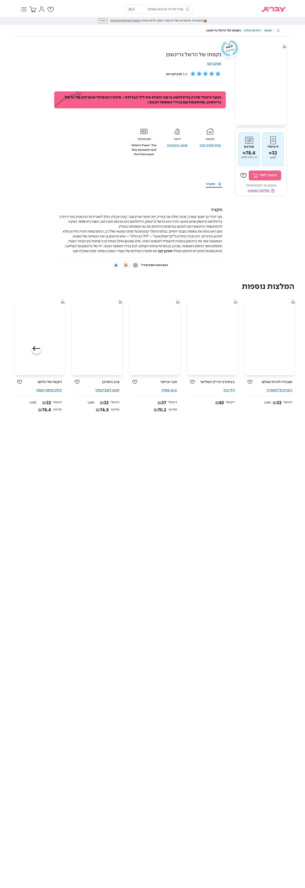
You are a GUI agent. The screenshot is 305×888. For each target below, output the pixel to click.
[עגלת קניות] (32, 9)
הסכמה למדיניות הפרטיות (125, 20)
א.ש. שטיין (169, 390)
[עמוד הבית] (278, 30)
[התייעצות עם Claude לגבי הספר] (126, 265)
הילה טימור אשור (49, 390)
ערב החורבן (110, 382)
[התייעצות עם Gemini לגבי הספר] (116, 265)
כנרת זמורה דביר (210, 145)
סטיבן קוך (214, 64)
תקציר (210, 184)
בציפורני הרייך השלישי (217, 382)
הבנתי (103, 20)
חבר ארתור (168, 382)
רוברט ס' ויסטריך (279, 390)
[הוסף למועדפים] (243, 175)
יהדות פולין (252, 30)
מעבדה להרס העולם (277, 382)
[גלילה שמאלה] (36, 349)
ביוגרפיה (173, 145)
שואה (268, 30)
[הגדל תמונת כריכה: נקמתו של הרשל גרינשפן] (261, 85)
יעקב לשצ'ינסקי (107, 390)
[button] (23, 9)
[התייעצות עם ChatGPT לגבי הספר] (135, 265)
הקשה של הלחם (50, 382)
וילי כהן (229, 390)
